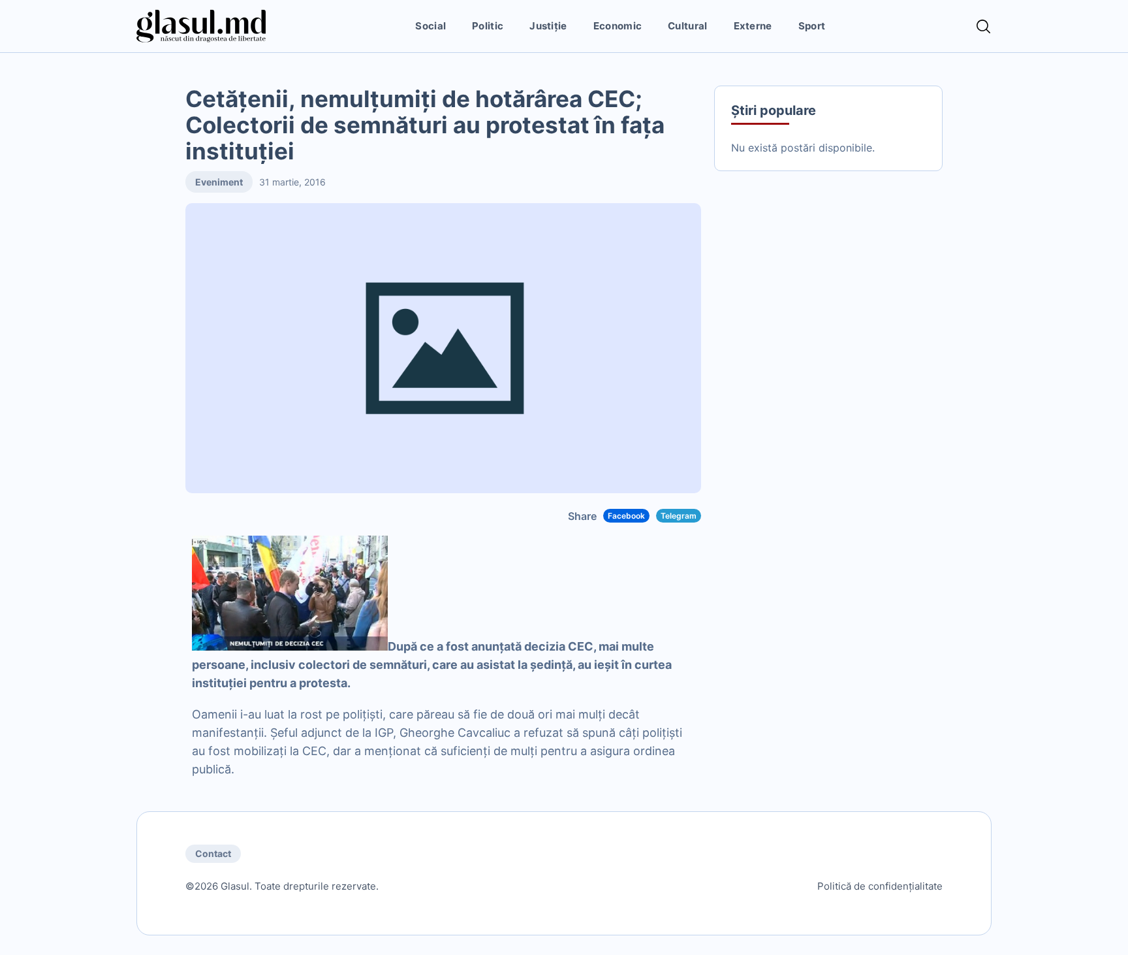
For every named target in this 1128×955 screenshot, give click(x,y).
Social (430, 26)
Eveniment (219, 181)
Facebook (626, 516)
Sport (812, 26)
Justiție (548, 26)
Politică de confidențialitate (880, 886)
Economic (617, 26)
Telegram (679, 516)
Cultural (687, 26)
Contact (213, 853)
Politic (487, 26)
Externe (753, 26)
